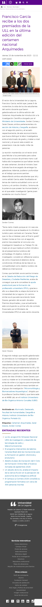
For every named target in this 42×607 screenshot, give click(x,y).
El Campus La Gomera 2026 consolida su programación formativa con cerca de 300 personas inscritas (22, 482)
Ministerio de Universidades (13, 121)
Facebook (8, 601)
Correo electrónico (21, 544)
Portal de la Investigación (21, 556)
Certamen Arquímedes (21, 423)
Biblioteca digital (21, 554)
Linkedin (28, 601)
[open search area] (23, 2)
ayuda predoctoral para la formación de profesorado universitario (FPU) (19, 285)
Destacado (29, 409)
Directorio (21, 559)
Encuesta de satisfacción (21, 583)
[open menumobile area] (27, 2)
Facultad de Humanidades (13, 412)
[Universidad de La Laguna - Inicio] (4, 2)
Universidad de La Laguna (21, 504)
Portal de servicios (21, 549)
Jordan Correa (15, 426)
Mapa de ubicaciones (21, 564)
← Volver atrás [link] (27, 64)
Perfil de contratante (21, 575)
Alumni (21, 578)
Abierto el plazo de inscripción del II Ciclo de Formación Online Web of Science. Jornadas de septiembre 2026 (22, 464)
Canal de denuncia (21, 595)
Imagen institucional (21, 593)
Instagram (18, 601)
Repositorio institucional (21, 561)
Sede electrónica (21, 551)
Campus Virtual (21, 547)
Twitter (13, 601)
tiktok (33, 601)
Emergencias (22, 525)
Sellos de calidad (21, 585)
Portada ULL (16, 418)
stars (21, 532)
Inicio (1, 7)
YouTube (23, 601)
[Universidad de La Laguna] (12, 2)
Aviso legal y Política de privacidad (21, 588)
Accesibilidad (21, 590)
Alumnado (16, 7)
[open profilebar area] (16, 2)
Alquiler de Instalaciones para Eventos (21, 566)
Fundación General (21, 580)
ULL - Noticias (8, 7)
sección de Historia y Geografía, (15, 127)
